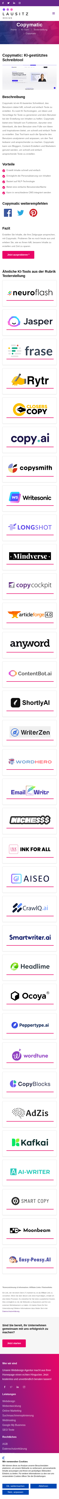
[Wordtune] (29, 1055)
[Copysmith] (29, 469)
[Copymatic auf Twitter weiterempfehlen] (20, 213)
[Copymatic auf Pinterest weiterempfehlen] (33, 213)
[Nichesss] (29, 821)
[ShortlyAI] (29, 704)
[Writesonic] (29, 498)
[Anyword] (29, 645)
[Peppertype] (29, 1026)
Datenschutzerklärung (10, 1311)
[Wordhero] (29, 762)
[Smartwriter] (29, 938)
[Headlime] (29, 968)
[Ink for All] (29, 850)
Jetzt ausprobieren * (18, 254)
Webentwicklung (11, 1406)
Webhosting (9, 1420)
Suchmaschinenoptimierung (18, 1415)
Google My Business (13, 1425)
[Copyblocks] (29, 1085)
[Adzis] (29, 1114)
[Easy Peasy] (29, 1261)
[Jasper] (29, 323)
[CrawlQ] (29, 909)
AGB (5, 1444)
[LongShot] (29, 528)
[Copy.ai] (29, 440)
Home (14, 29)
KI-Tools (25, 29)
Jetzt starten (14, 1343)
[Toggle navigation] (53, 13)
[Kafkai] (29, 1143)
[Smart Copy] (29, 1202)
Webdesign (8, 1401)
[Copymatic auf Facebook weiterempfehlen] (7, 213)
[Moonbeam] (29, 1231)
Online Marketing (11, 1410)
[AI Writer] (29, 1173)
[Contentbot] (29, 674)
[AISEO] (29, 880)
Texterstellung (40, 29)
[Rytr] (29, 381)
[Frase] (29, 352)
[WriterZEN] (29, 733)
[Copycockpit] (29, 586)
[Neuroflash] (29, 293)
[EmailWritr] (29, 792)
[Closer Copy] (29, 410)
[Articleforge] (29, 616)
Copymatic (31, 33)
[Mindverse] (29, 557)
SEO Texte (8, 1429)
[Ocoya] (29, 997)
